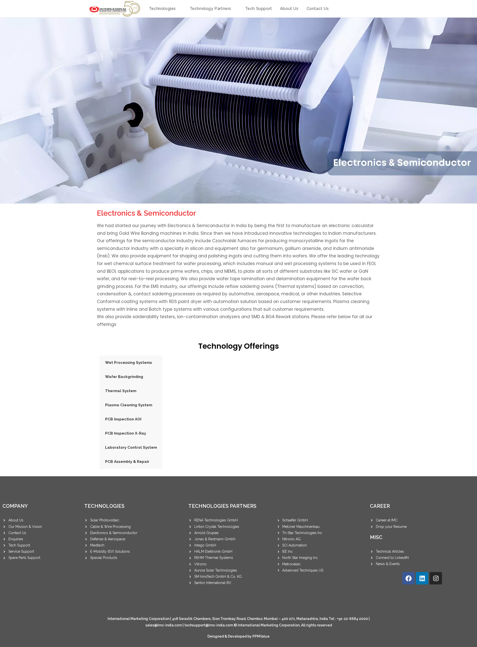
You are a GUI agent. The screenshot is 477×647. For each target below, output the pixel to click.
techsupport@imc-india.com (208, 625)
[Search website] (338, 8)
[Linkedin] (422, 578)
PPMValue (261, 636)
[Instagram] (436, 578)
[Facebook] (408, 578)
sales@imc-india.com (163, 625)
